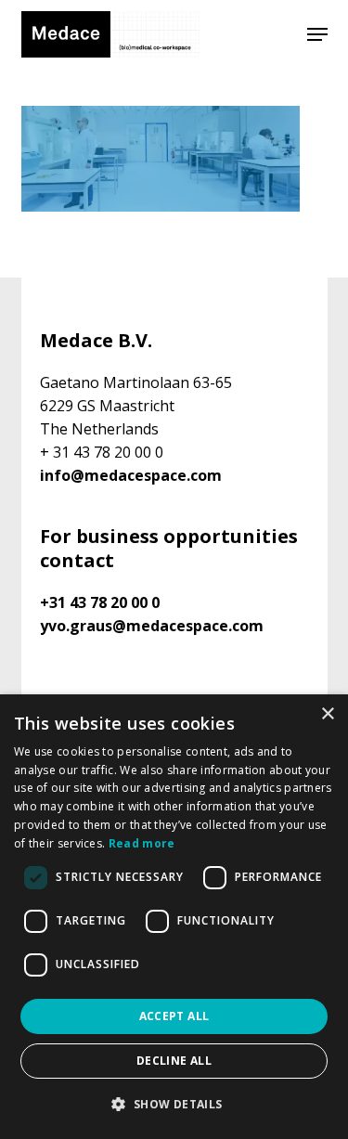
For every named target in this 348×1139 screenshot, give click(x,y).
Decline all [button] (174, 1060)
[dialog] (174, 916)
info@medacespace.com (131, 475)
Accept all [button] (174, 1016)
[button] (317, 34)
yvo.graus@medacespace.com (152, 625)
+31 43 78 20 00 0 (100, 602)
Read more (142, 843)
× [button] (327, 714)
